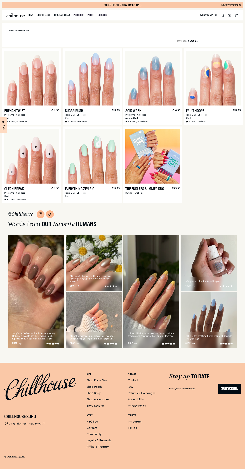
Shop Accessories (98, 399)
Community (94, 434)
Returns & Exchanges (141, 393)
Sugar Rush (74, 111)
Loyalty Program (231, 5)
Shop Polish (94, 387)
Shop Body (94, 393)
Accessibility (136, 399)
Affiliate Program (98, 446)
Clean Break (14, 189)
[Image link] (40, 214)
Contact (133, 380)
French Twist (14, 111)
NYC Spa (92, 421)
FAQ (130, 387)
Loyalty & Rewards (99, 440)
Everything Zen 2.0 (79, 189)
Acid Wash (133, 111)
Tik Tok (132, 428)
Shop (14, 343)
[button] (222, 15)
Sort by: (181, 40)
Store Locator (95, 405)
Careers (92, 428)
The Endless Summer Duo (144, 189)
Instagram (135, 421)
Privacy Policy (137, 405)
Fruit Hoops (195, 111)
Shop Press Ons (97, 380)
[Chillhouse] (15, 15)
